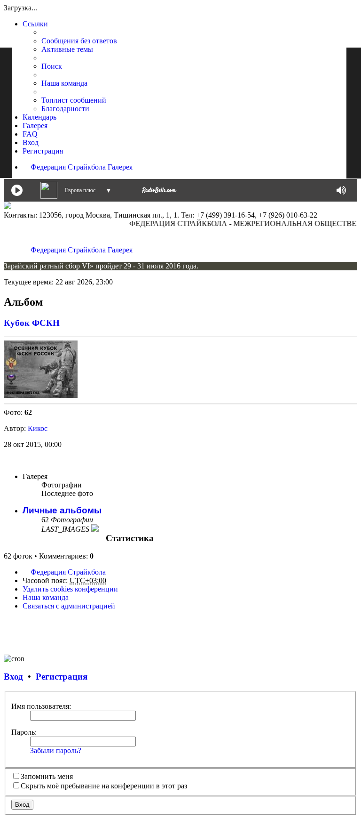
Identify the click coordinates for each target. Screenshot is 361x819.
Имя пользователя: (41, 706)
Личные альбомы (62, 510)
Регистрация (61, 676)
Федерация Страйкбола (68, 167)
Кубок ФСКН (32, 323)
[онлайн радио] (159, 192)
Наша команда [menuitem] (64, 83)
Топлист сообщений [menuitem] (73, 100)
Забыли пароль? (55, 750)
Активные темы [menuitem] (67, 49)
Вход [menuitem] (31, 142)
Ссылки (35, 24)
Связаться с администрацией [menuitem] (69, 606)
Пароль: (24, 732)
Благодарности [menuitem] (65, 109)
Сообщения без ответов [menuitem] (79, 41)
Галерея (35, 126)
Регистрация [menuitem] (43, 151)
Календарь (39, 117)
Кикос (37, 428)
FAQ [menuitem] (30, 134)
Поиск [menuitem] (51, 66)
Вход (13, 676)
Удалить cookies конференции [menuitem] (70, 589)
